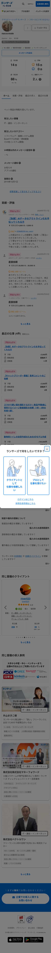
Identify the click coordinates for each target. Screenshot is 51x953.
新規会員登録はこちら (25, 503)
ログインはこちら (25, 499)
